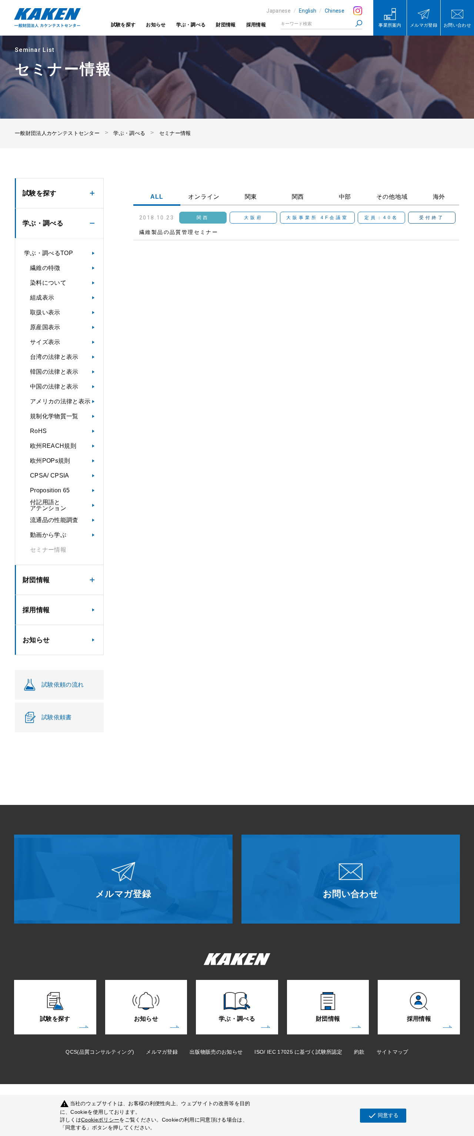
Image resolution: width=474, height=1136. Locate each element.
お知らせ (156, 24)
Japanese (278, 11)
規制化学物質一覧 (54, 416)
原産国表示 (45, 327)
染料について (48, 283)
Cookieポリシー (100, 1120)
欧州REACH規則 (53, 446)
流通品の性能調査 (54, 520)
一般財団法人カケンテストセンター (57, 133)
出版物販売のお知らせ (216, 1051)
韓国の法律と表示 (54, 372)
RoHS (38, 431)
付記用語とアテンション (48, 505)
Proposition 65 (50, 490)
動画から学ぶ (48, 535)
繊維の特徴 (45, 268)
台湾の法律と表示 (54, 357)
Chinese (334, 11)
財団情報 (226, 24)
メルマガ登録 (162, 1051)
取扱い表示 (45, 312)
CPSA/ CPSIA (49, 475)
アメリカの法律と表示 (60, 401)
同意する (383, 1115)
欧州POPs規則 (50, 461)
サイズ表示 (45, 342)
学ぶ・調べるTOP (48, 253)
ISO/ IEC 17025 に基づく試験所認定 (298, 1051)
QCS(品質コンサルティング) (100, 1051)
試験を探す (123, 24)
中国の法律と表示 (54, 386)
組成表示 (42, 297)
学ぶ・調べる (191, 24)
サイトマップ (392, 1051)
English (307, 11)
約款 (359, 1051)
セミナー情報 (175, 133)
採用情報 (256, 24)
